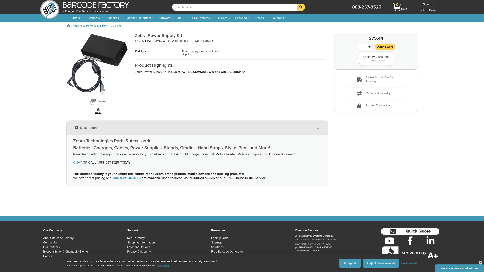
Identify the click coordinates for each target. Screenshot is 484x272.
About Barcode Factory (58, 238)
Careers (48, 256)
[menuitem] (76, 18)
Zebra (78, 25)
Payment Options (138, 247)
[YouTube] (389, 240)
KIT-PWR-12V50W (109, 25)
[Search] (301, 7)
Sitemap (216, 242)
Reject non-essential (381, 263)
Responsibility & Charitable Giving (65, 251)
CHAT (77, 162)
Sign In (427, 4)
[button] (376, 80)
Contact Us (50, 242)
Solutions (217, 247)
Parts (89, 25)
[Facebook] (410, 240)
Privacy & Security (139, 251)
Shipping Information (141, 242)
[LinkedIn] (430, 240)
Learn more (163, 265)
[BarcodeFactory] (49, 7)
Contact (381, 61)
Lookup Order (427, 10)
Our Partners (51, 247)
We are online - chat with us (459, 268)
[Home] (68, 25)
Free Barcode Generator (227, 251)
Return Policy (136, 238)
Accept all (350, 263)
